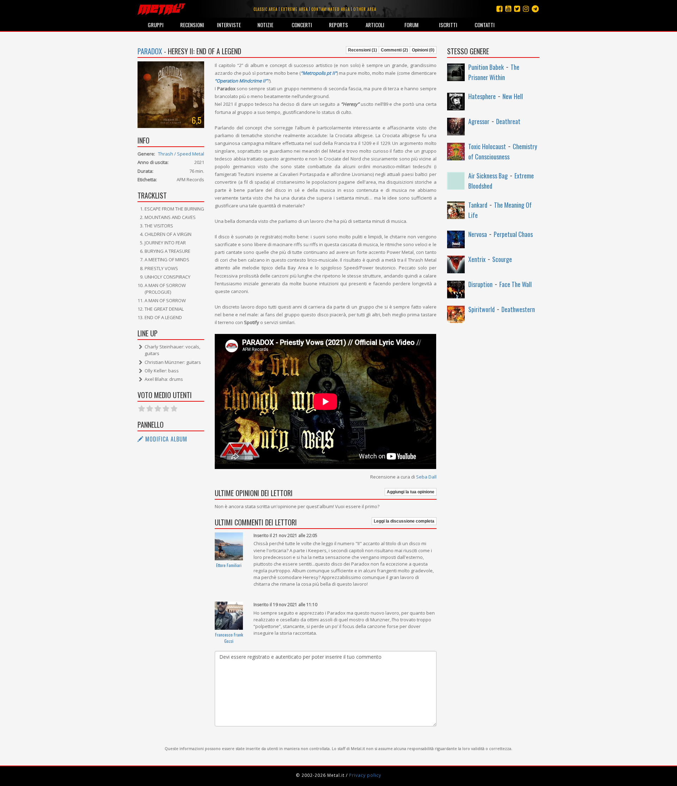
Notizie (265, 25)
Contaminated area (330, 9)
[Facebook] (499, 8)
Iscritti (448, 25)
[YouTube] (508, 8)
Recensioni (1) (362, 50)
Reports (338, 25)
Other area (364, 9)
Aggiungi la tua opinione (410, 491)
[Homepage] (161, 9)
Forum (411, 25)
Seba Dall (426, 477)
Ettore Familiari (229, 565)
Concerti (302, 25)
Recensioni (192, 25)
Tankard (477, 204)
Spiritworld (481, 309)
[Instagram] (535, 8)
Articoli (375, 25)
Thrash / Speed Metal (181, 154)
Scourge (502, 259)
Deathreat (508, 121)
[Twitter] (517, 8)
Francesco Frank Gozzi (229, 638)
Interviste (229, 25)
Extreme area (294, 9)
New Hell (512, 96)
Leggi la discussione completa (404, 521)
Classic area (265, 9)
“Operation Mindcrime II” (241, 81)
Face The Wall (515, 284)
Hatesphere (482, 96)
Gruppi (156, 25)
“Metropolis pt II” (319, 73)
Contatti (485, 25)
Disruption (480, 284)
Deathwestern (518, 309)
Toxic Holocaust (487, 146)
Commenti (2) (394, 50)
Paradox (150, 51)
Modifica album (165, 439)
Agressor (478, 121)
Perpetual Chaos (513, 234)
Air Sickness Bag (488, 175)
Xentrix (477, 259)
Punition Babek (486, 67)
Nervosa (477, 234)
